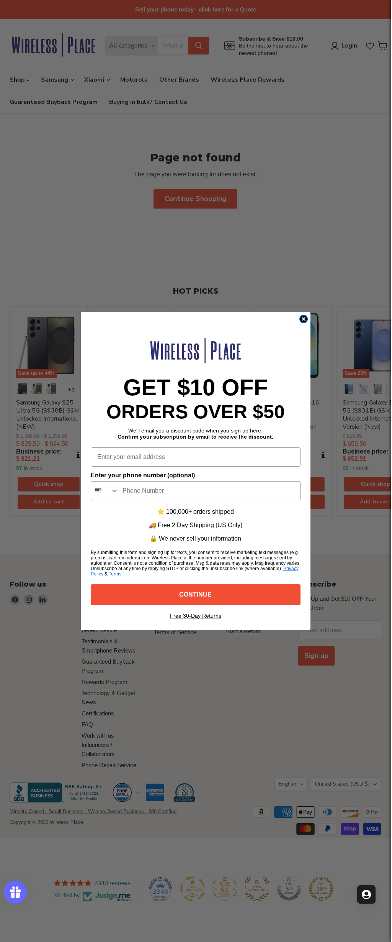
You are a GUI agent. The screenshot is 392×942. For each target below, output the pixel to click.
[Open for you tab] (366, 894)
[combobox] (105, 491)
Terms (115, 574)
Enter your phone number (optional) (143, 475)
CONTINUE (195, 594)
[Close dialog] (303, 319)
